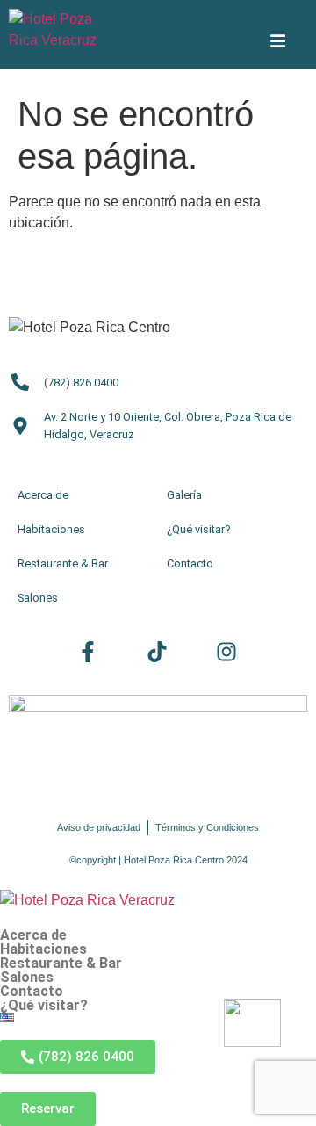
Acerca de (33, 935)
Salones (27, 978)
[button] (158, 1006)
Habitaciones (43, 949)
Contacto (31, 992)
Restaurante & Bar (61, 963)
